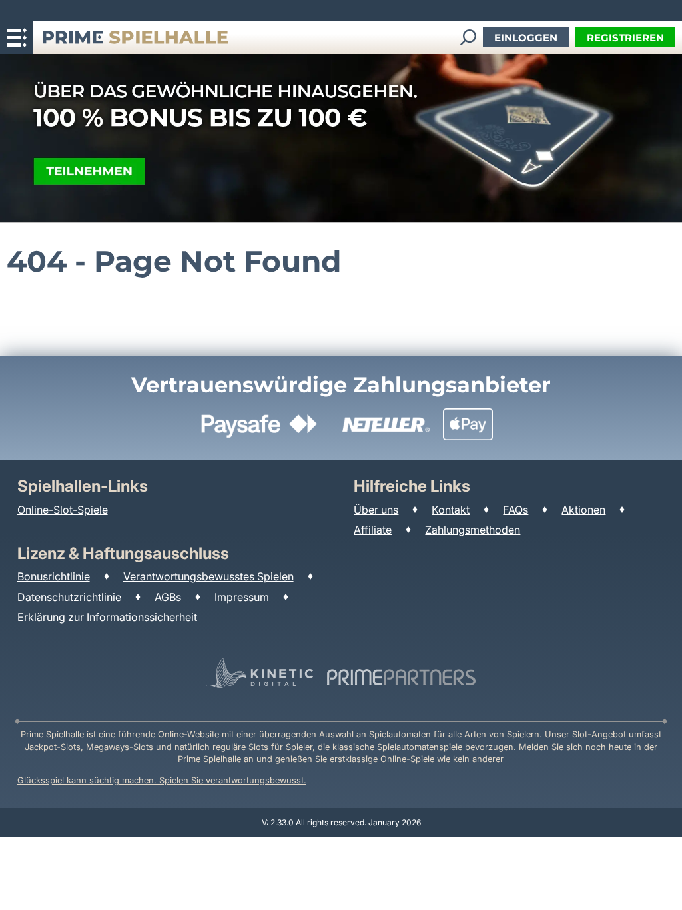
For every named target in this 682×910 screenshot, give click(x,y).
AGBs (168, 597)
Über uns (376, 509)
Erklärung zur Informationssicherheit (107, 617)
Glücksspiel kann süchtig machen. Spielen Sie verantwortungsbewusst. (161, 780)
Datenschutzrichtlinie (69, 597)
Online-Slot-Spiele (62, 509)
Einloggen (525, 37)
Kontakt (451, 509)
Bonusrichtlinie (53, 576)
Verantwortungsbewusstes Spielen (208, 576)
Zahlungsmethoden (472, 529)
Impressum (241, 597)
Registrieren (625, 37)
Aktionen (583, 509)
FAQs (515, 509)
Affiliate (373, 529)
